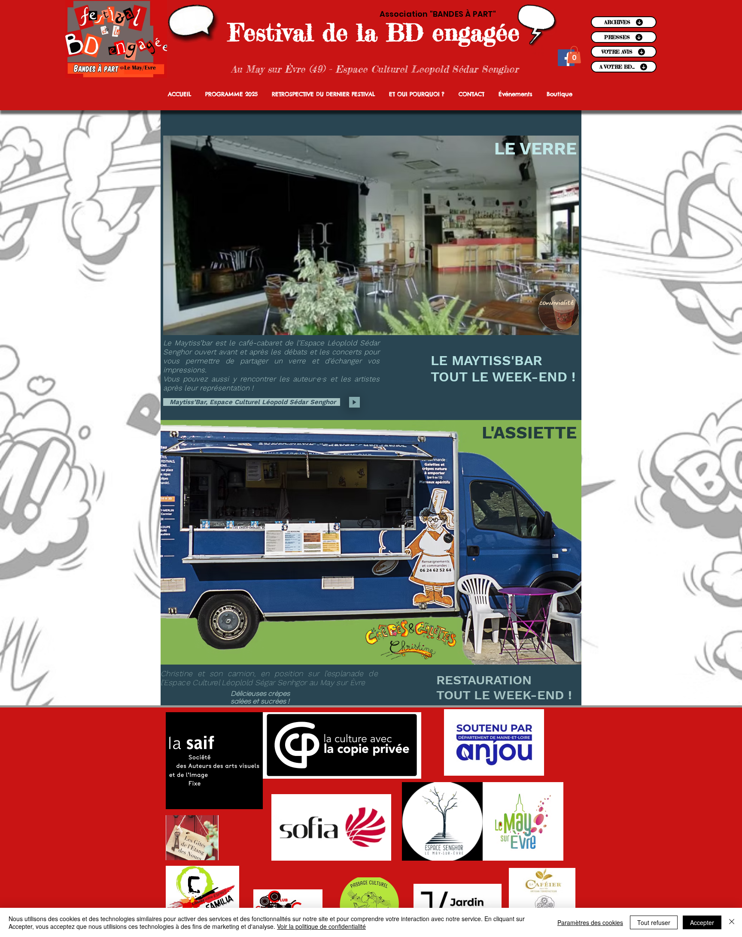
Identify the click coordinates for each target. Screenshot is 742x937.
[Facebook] (566, 57)
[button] (574, 54)
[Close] (732, 922)
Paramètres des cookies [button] (590, 922)
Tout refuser (653, 922)
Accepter (702, 922)
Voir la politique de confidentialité (321, 926)
